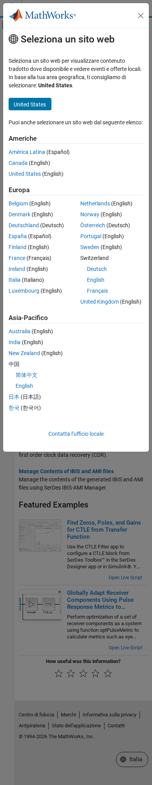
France (17, 258)
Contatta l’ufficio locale (76, 434)
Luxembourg (24, 291)
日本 (14, 397)
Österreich (92, 225)
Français (97, 291)
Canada (18, 163)
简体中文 (26, 375)
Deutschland (24, 225)
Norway (89, 214)
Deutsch (97, 269)
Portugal (90, 236)
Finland (18, 247)
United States (25, 174)
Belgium (18, 203)
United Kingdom (99, 302)
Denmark (19, 214)
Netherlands (95, 203)
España (18, 236)
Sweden (89, 247)
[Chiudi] (140, 15)
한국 (14, 408)
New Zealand (24, 353)
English (95, 280)
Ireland (17, 269)
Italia (15, 280)
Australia (19, 331)
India (15, 342)
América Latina (27, 152)
